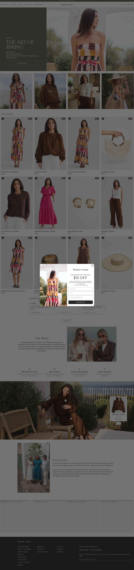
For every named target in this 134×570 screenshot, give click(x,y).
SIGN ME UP (80, 302)
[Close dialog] (92, 265)
